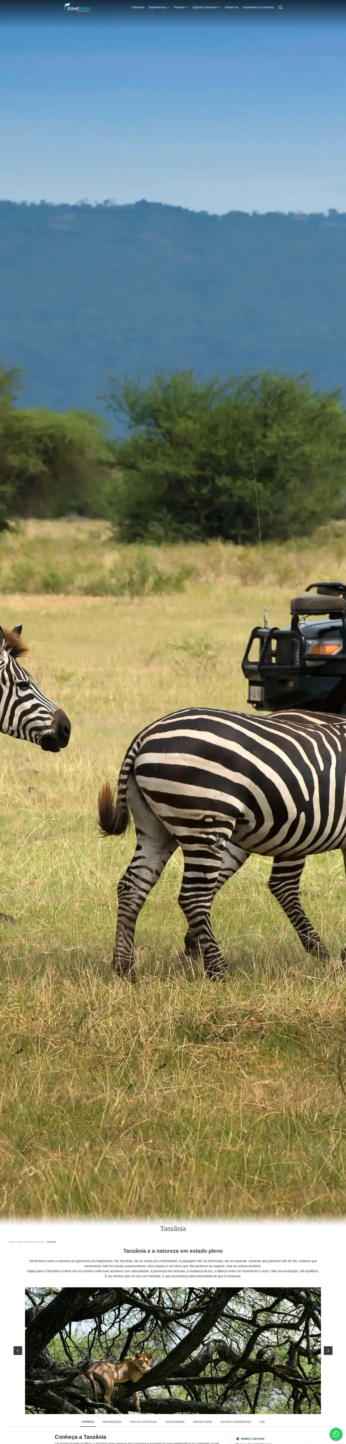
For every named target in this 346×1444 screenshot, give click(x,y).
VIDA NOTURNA (202, 1421)
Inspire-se (231, 7)
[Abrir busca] (280, 7)
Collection (138, 7)
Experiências (157, 7)
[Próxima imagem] (328, 1350)
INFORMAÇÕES (112, 1421)
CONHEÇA (87, 1421)
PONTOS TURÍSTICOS (143, 1421)
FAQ (262, 1421)
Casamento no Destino (258, 7)
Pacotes (179, 7)
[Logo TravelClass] (77, 7)
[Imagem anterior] (18, 1350)
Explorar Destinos (205, 7)
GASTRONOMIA (174, 1421)
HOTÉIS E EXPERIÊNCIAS (235, 1421)
